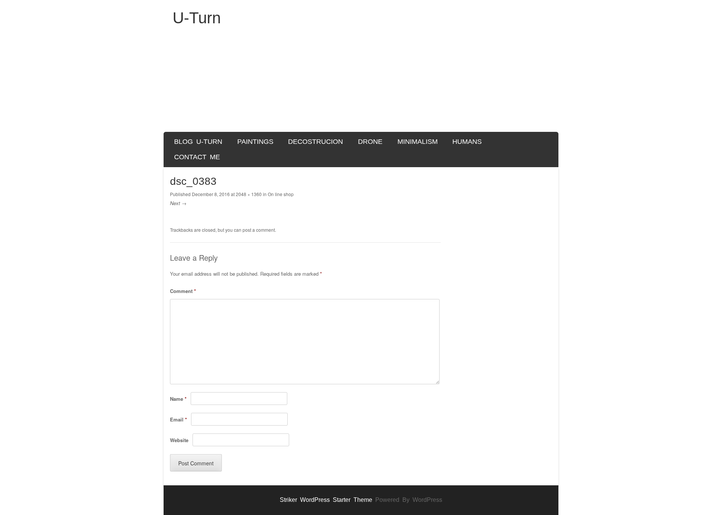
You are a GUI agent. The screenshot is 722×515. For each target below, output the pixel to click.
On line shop (281, 194)
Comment (183, 291)
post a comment (259, 230)
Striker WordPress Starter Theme (326, 500)
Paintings (255, 141)
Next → (178, 203)
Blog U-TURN (198, 141)
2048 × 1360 (249, 194)
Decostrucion (315, 141)
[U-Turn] (361, 83)
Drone (370, 141)
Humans (467, 141)
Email (178, 419)
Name (178, 398)
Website (179, 440)
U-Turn (197, 18)
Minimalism (417, 141)
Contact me (197, 157)
